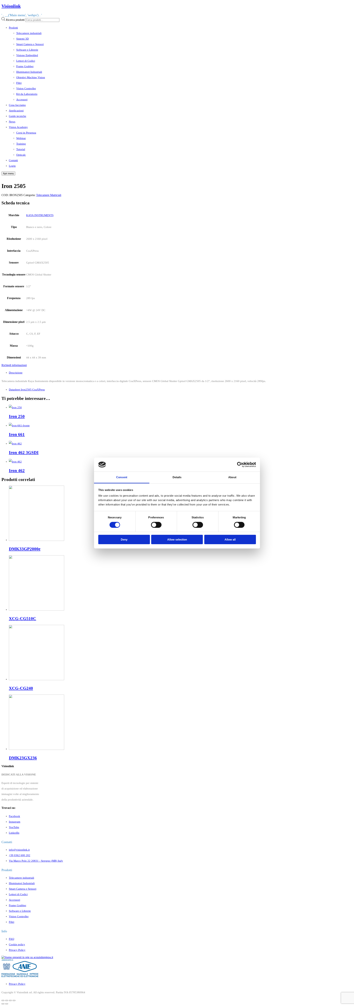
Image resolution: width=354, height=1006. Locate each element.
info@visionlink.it (19, 849)
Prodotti (13, 27)
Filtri (19, 82)
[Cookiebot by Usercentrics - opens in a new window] (240, 464)
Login (12, 165)
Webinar (21, 138)
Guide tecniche (17, 116)
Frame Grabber (25, 66)
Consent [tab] (121, 477)
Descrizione (15, 372)
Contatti (13, 160)
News (12, 121)
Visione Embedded (27, 55)
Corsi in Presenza (26, 132)
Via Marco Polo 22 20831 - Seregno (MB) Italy (36, 860)
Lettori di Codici (25, 60)
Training (21, 143)
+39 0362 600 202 (19, 855)
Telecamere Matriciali (48, 195)
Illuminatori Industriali (29, 71)
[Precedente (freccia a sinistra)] (2, 1003)
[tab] (181, 372)
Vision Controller (26, 88)
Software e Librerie (27, 49)
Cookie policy (17, 944)
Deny (124, 539)
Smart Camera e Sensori (30, 44)
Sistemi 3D (22, 38)
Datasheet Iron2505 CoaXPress (27, 389)
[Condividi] (6, 1000)
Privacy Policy (17, 949)
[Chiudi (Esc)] (2, 1000)
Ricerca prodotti (15, 19)
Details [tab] (177, 477)
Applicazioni (16, 110)
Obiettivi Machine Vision (30, 77)
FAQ (11, 938)
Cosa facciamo (17, 105)
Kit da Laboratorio (26, 93)
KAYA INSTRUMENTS (39, 215)
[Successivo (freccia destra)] (6, 1003)
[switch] (156, 525)
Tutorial (20, 149)
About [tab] (232, 477)
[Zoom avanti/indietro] (14, 1000)
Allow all (230, 539)
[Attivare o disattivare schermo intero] (10, 1000)
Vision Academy (18, 127)
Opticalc (21, 154)
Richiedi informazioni (14, 365)
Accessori (21, 99)
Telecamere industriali (28, 33)
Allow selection (177, 539)
